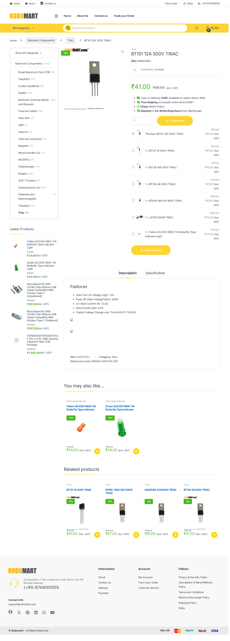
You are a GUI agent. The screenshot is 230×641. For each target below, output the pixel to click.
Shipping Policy (187, 602)
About (32, 3)
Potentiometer (29, 166)
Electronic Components (41, 40)
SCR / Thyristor (29, 180)
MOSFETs (26, 159)
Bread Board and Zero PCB (36, 72)
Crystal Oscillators (31, 85)
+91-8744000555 (210, 3)
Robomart (18, 630)
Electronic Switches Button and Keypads (37, 102)
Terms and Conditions (191, 592)
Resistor (25, 173)
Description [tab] (128, 273)
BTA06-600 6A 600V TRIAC (165, 200)
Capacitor (27, 78)
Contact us (50, 3)
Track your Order (124, 15)
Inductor (25, 131)
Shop (190, 3)
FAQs (182, 608)
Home (16, 3)
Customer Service (148, 587)
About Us (82, 15)
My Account (145, 577)
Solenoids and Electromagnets (37, 196)
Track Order (171, 3)
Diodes (25, 92)
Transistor (26, 205)
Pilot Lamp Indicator (76, 401)
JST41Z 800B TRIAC (161, 217)
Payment (103, 593)
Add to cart (177, 120)
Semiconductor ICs (32, 187)
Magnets (25, 145)
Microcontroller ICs (31, 152)
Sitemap (103, 587)
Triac (70, 40)
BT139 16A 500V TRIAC (163, 167)
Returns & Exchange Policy (194, 597)
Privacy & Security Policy (193, 577)
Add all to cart (153, 250)
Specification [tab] (155, 273)
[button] (122, 52)
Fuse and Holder (30, 111)
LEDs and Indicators (32, 138)
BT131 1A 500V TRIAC (161, 150)
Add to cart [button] (97, 451)
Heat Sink (26, 118)
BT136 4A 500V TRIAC (162, 184)
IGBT (23, 125)
